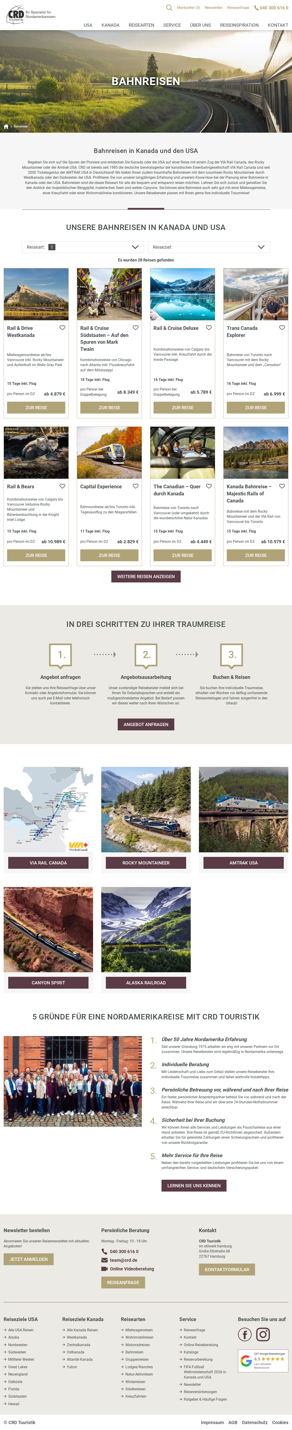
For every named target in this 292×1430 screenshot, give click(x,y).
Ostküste (15, 1382)
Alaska (13, 1337)
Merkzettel (188, 7)
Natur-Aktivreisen (139, 1374)
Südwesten (17, 1352)
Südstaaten (17, 1396)
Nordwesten (17, 1345)
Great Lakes (17, 1367)
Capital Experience (101, 486)
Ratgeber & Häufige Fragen (205, 1399)
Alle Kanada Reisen (82, 1330)
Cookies (280, 1422)
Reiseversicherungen (200, 1392)
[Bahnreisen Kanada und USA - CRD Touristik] (29, 23)
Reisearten (141, 25)
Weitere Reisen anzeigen (146, 576)
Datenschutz (255, 1422)
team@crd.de (123, 1260)
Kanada (111, 25)
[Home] (6, 126)
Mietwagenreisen (139, 1330)
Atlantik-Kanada (80, 1359)
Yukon (72, 1367)
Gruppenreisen (137, 1359)
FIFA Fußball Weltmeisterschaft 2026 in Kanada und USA (205, 1372)
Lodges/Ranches (139, 1367)
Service (172, 25)
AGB (232, 1422)
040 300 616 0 (124, 1251)
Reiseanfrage (238, 7)
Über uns (200, 25)
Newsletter (214, 7)
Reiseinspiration (239, 25)
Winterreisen (135, 1382)
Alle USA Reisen (21, 1330)
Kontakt (190, 1337)
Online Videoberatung (132, 1269)
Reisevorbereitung (198, 1359)
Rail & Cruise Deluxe (176, 328)
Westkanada (77, 1337)
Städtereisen (135, 1389)
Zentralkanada (78, 1345)
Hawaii (13, 1404)
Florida (13, 1389)
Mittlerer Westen (21, 1359)
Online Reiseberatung (201, 1345)
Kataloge (191, 1352)
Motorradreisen (137, 1345)
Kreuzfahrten (135, 1396)
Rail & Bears (20, 486)
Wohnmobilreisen (139, 1337)
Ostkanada (75, 1352)
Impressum (212, 1422)
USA (88, 25)
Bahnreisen (134, 1352)
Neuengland (18, 1374)
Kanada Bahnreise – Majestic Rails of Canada (249, 494)
